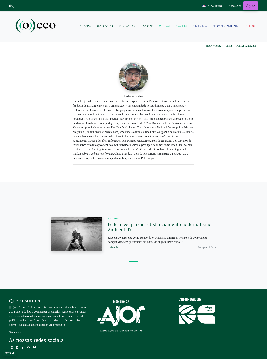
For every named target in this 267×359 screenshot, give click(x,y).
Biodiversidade (213, 45)
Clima (229, 45)
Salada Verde (127, 26)
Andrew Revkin (115, 247)
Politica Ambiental (246, 45)
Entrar (10, 353)
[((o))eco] (36, 26)
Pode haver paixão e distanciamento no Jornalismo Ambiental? (159, 227)
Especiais (147, 26)
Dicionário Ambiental (226, 26)
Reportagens (104, 26)
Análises (181, 26)
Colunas (164, 26)
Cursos (250, 26)
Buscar (218, 5)
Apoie (250, 5)
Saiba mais (15, 332)
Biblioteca (200, 26)
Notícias (85, 26)
